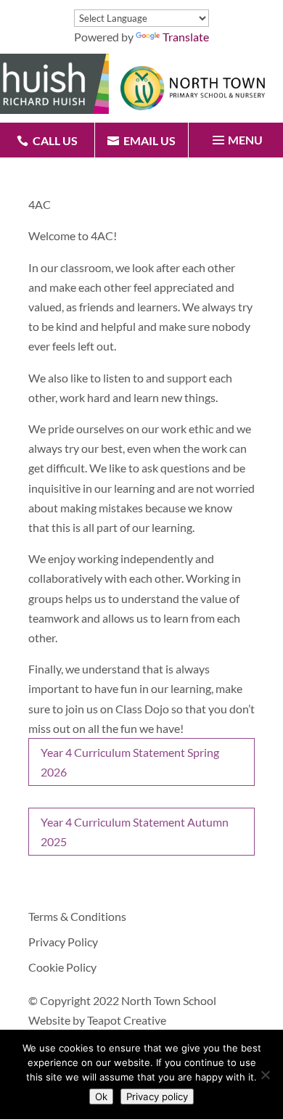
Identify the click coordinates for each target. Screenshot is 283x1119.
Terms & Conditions (77, 916)
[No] (265, 1074)
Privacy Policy (63, 941)
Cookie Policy (62, 967)
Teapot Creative (126, 1020)
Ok (101, 1096)
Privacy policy (157, 1096)
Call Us (55, 140)
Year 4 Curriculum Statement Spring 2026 (130, 762)
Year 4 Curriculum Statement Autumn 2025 (135, 831)
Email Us (149, 140)
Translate (186, 37)
